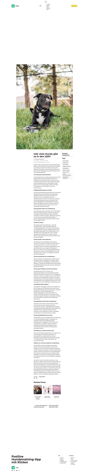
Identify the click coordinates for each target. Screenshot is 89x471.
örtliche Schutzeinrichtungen (67, 174)
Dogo (17, 6)
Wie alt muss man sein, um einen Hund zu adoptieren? (38, 397)
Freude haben (65, 164)
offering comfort (66, 172)
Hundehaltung (65, 168)
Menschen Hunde (66, 170)
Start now (74, 5)
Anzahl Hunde (65, 162)
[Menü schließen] (46, 2)
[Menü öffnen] (40, 6)
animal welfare (66, 160)
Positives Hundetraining (39, 159)
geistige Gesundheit (67, 166)
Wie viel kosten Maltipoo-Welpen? (47, 397)
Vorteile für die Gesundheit (66, 177)
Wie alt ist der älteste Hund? (56, 397)
